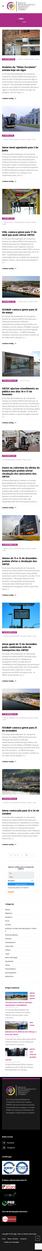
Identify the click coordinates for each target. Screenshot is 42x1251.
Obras (7, 965)
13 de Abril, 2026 (8, 218)
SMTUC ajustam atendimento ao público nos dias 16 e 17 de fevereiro (20, 391)
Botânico (8, 917)
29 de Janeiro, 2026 (9, 456)
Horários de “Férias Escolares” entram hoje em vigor (19, 69)
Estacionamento (14, 139)
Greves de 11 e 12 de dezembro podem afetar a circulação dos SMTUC (19, 561)
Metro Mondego (11, 958)
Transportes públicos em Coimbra (18, 887)
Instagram (11, 1148)
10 (26, 855)
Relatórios (9, 976)
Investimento (10, 942)
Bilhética (12, 718)
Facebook (10, 1143)
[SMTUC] (21, 6)
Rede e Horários (13, 1239)
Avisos (21, 59)
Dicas (6, 139)
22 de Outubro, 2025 (9, 798)
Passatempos (10, 969)
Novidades (9, 961)
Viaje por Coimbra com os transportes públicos (21, 868)
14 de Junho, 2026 (8, 59)
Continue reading (8, 98)
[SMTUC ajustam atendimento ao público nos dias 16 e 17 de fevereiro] (21, 364)
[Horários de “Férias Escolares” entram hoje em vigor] (21, 42)
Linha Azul (9, 946)
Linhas (32, 59)
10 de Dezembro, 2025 (10, 544)
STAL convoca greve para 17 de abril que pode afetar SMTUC (19, 234)
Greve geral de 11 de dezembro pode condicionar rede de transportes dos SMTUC (19, 647)
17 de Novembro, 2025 (10, 714)
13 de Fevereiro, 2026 (9, 380)
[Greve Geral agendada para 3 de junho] (21, 118)
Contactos (23, 1239)
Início (4, 1239)
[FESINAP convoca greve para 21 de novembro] (21, 699)
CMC (15, 1234)
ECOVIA (8, 925)
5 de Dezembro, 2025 (9, 632)
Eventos (26, 59)
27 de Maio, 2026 (8, 135)
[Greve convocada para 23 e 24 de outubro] (21, 782)
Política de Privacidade (11, 1242)
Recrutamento (10, 973)
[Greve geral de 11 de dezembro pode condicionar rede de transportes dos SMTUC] (21, 615)
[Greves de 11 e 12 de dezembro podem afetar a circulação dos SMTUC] (21, 528)
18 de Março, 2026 (8, 301)
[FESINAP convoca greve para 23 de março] (21, 287)
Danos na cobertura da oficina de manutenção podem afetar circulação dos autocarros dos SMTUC (21, 472)
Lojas (37, 59)
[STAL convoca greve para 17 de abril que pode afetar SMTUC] (21, 201)
